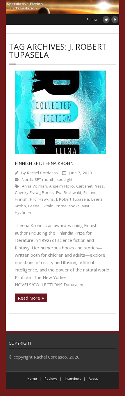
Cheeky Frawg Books (34, 192)
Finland (90, 192)
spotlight (64, 179)
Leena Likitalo (40, 205)
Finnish (21, 199)
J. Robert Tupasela (72, 199)
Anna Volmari (34, 186)
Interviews (73, 378)
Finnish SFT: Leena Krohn (44, 163)
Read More (29, 298)
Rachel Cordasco (42, 172)
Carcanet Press (90, 186)
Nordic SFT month (38, 179)
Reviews (50, 378)
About (93, 378)
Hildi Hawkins (42, 199)
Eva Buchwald (68, 192)
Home (32, 378)
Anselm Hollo (61, 186)
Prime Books (68, 205)
